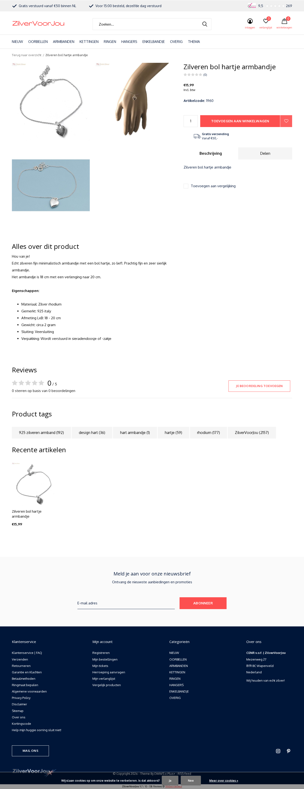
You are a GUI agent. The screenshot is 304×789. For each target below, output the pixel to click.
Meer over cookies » (223, 780)
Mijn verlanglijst (103, 678)
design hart (92, 432)
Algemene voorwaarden (29, 691)
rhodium (208, 432)
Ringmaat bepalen (25, 685)
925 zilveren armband (41, 432)
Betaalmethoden (23, 678)
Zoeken (204, 24)
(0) (205, 75)
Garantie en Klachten (27, 672)
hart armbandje (135, 432)
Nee (191, 780)
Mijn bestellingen (105, 659)
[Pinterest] (288, 751)
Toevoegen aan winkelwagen (240, 121)
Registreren (101, 653)
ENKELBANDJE (153, 41)
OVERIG (176, 41)
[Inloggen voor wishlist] (286, 121)
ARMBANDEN (63, 41)
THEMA (194, 41)
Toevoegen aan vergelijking (213, 186)
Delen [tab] (265, 153)
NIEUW (17, 41)
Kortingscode (21, 723)
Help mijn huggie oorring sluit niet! (36, 730)
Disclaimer (19, 704)
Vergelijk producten (106, 685)
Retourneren (21, 666)
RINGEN (110, 41)
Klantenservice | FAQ (27, 653)
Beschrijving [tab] (211, 153)
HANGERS (129, 41)
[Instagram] (278, 751)
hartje (173, 432)
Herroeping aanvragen (108, 672)
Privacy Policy (21, 698)
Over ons (18, 717)
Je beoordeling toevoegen (259, 386)
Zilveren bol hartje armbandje (27, 514)
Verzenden (20, 659)
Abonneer (203, 603)
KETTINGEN (89, 41)
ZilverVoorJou (252, 432)
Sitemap (18, 711)
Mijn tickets (100, 666)
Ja (170, 780)
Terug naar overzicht (26, 55)
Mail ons (30, 751)
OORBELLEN (38, 41)
